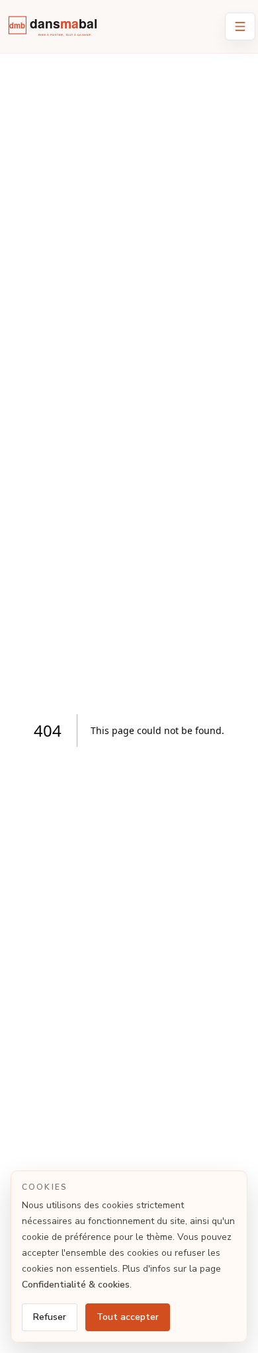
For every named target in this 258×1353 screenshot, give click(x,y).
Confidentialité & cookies (76, 1284)
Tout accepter (128, 1317)
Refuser (49, 1317)
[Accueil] (56, 29)
